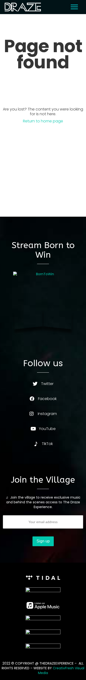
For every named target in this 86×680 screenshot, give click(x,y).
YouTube (47, 428)
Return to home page (43, 121)
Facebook (47, 398)
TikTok (47, 443)
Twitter (47, 383)
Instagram (47, 413)
